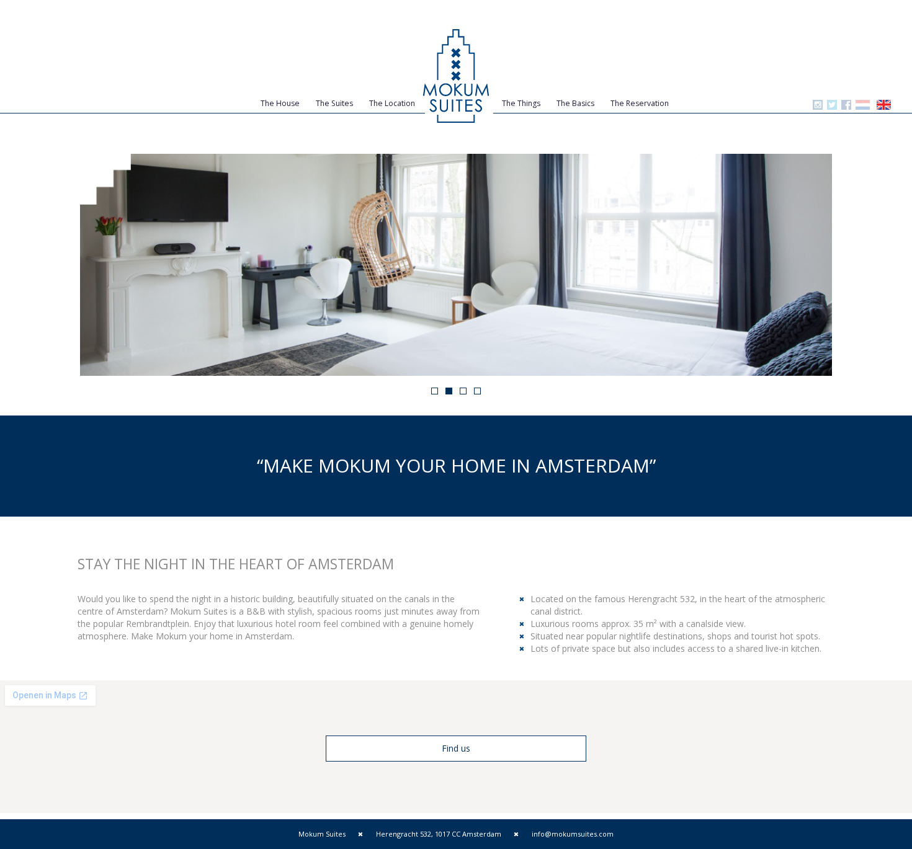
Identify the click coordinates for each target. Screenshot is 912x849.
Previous (61, 264)
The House (280, 103)
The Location (392, 103)
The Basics (575, 103)
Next (850, 264)
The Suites (334, 103)
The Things (521, 103)
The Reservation (639, 103)
